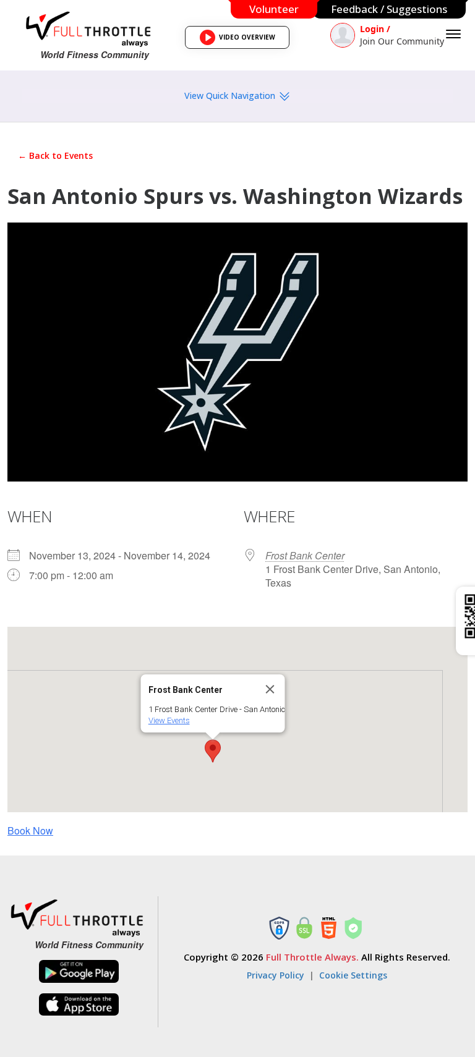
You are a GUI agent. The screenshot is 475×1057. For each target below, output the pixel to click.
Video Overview (241, 41)
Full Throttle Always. (312, 957)
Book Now (30, 830)
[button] (213, 751)
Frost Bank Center (304, 555)
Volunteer (274, 9)
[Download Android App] (79, 971)
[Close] (270, 689)
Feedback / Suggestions (389, 9)
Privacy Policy (275, 975)
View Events (169, 720)
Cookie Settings (353, 975)
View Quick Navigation (231, 95)
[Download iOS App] (79, 1005)
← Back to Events (55, 155)
